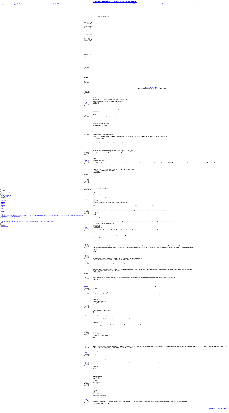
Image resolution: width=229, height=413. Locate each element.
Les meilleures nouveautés (5, 221)
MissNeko (87, 262)
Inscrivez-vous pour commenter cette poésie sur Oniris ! (152, 87)
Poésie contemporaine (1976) (29, 218)
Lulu (86, 102)
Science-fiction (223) (7, 216)
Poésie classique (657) (20, 218)
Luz (86, 304)
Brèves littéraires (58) (14, 215)
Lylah (85, 6)
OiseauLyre (87, 315)
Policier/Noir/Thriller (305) (59, 215)
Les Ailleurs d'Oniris (4, 209)
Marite (86, 269)
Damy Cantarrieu (86, 285)
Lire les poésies (95, 3)
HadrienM (87, 362)
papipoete (87, 255)
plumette (86, 244)
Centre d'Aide (192, 3)
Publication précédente (213, 408)
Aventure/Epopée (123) (5, 215)
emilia (86, 346)
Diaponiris (3, 208)
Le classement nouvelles (15, 221)
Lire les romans (132, 3)
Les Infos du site (4, 206)
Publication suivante (222, 408)
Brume (86, 331)
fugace (86, 292)
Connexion (15, 4)
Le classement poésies (24, 221)
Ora (86, 90)
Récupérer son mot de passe (6, 195)
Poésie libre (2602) (47, 218)
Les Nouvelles (3, 200)
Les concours (52, 221)
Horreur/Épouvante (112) (34, 215)
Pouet (86, 227)
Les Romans (3, 203)
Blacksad (87, 160)
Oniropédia (3, 211)
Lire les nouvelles (56, 3)
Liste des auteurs (47, 221)
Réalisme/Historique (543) (69, 215)
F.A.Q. (2, 212)
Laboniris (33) (13, 218)
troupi (86, 382)
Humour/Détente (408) (43, 215)
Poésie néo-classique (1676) (56, 218)
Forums (218, 3)
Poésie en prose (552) (40, 218)
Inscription (3, 4)
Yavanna (86, 399)
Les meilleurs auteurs (32, 221)
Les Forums (3, 205)
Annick (86, 151)
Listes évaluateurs (40, 221)
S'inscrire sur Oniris (4, 196)
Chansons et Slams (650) (5, 218)
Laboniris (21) (50, 215)
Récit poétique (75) (65, 218)
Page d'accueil (18, 3)
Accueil (2, 198)
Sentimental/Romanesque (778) (17, 216)
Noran (86, 352)
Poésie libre (86, 5)
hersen (86, 133)
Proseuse (86, 115)
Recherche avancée (4, 226)
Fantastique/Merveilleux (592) (23, 215)
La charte (163, 3)
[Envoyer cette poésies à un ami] (227, 408)
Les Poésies (3, 202)
